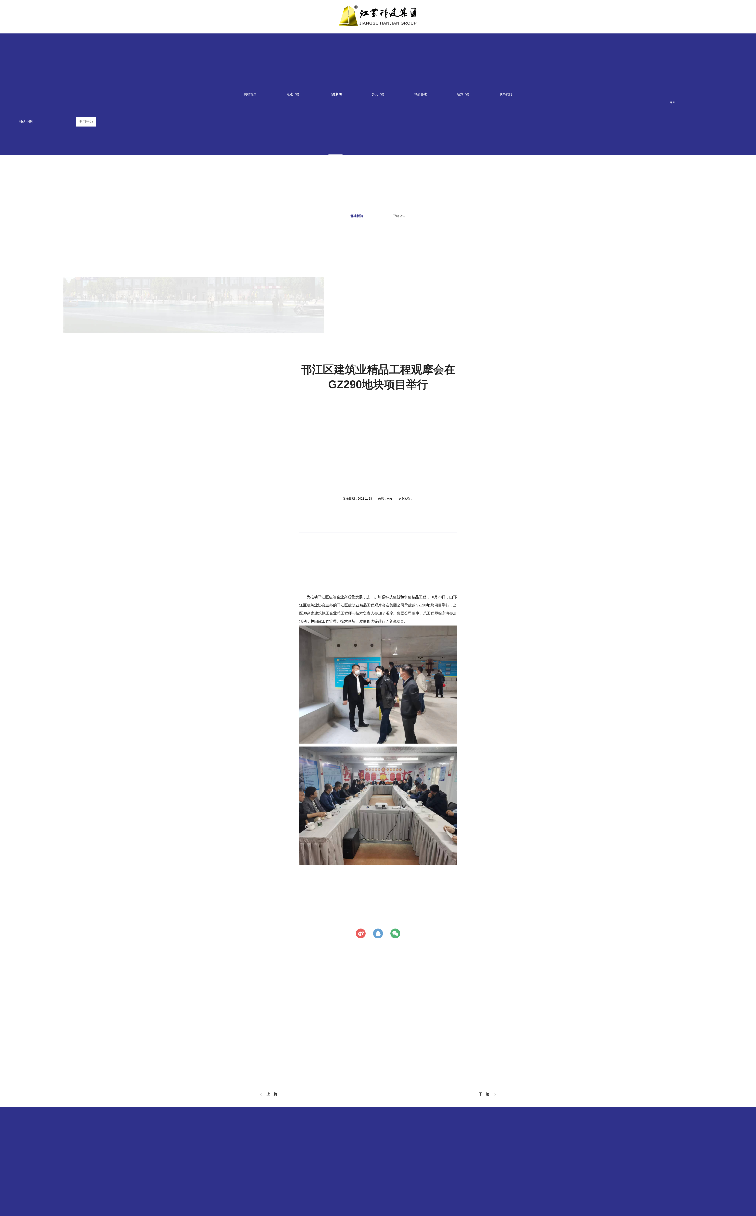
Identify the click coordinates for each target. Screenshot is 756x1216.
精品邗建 (420, 94)
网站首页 (250, 94)
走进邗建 (293, 94)
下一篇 (484, 1094)
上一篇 (272, 1094)
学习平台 (86, 122)
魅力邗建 (463, 94)
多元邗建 (378, 94)
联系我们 (505, 94)
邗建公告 (399, 216)
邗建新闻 (335, 94)
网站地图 (26, 122)
